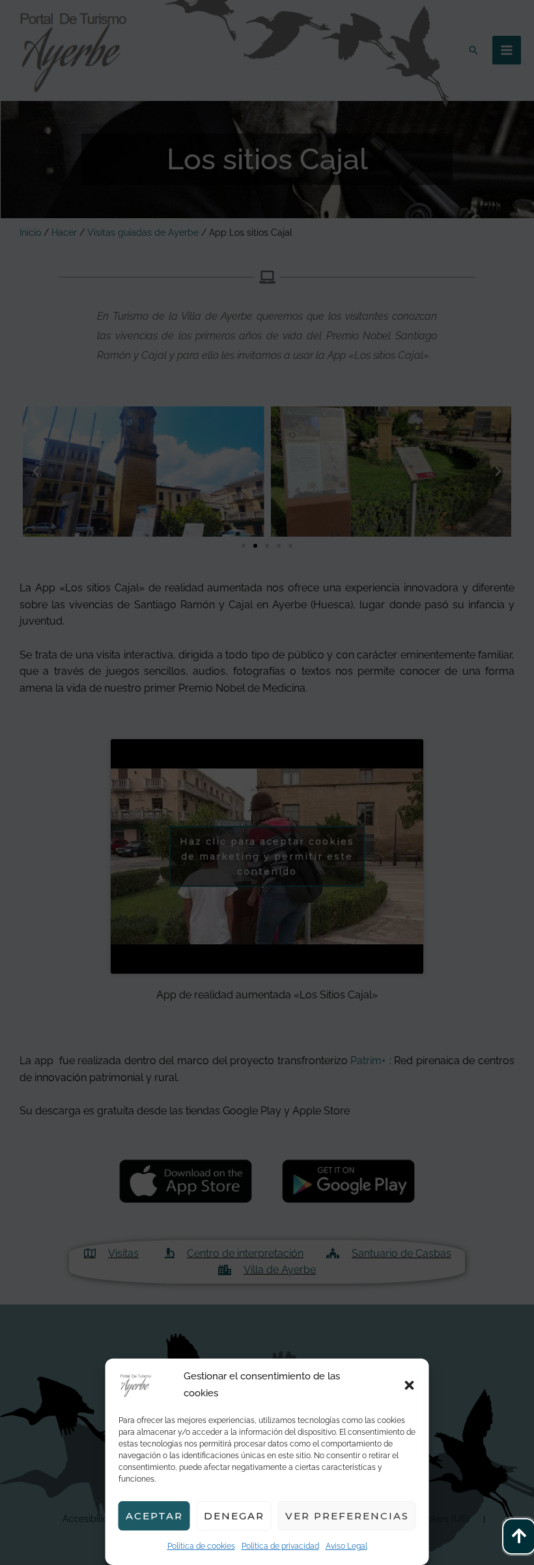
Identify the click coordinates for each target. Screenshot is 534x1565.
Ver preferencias (347, 1516)
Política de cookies (201, 1546)
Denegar (234, 1516)
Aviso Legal (346, 1546)
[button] (409, 1385)
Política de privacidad (280, 1546)
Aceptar (154, 1516)
